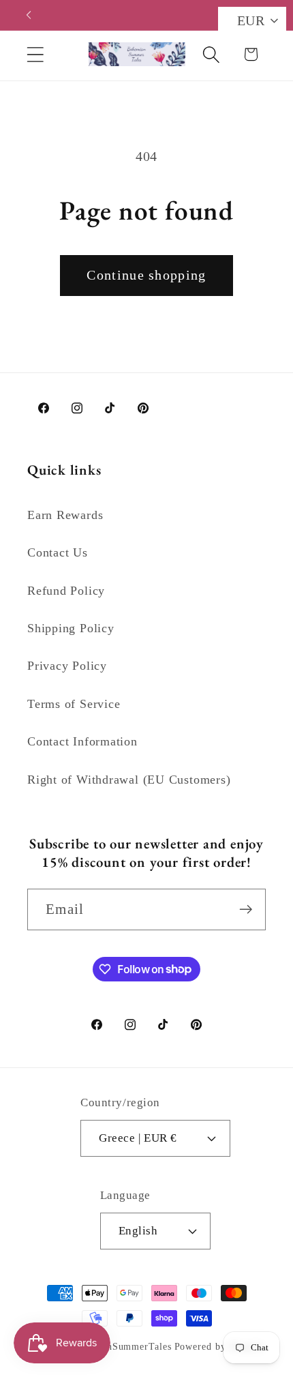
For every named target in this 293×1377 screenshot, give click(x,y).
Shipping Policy (70, 628)
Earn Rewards (65, 515)
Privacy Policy (67, 665)
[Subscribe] (245, 909)
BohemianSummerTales (119, 1346)
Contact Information (82, 741)
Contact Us (57, 552)
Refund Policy (66, 590)
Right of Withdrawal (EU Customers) (129, 779)
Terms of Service (73, 704)
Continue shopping (146, 275)
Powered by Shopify (219, 1346)
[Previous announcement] (29, 15)
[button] (35, 54)
